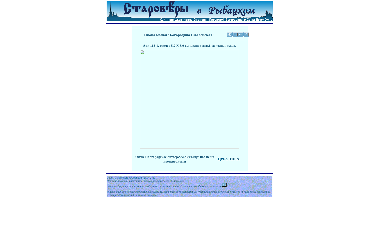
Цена (223, 159)
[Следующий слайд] (246, 35)
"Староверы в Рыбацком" (128, 177)
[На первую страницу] (229, 36)
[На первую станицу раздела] (235, 36)
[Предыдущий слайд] (240, 35)
